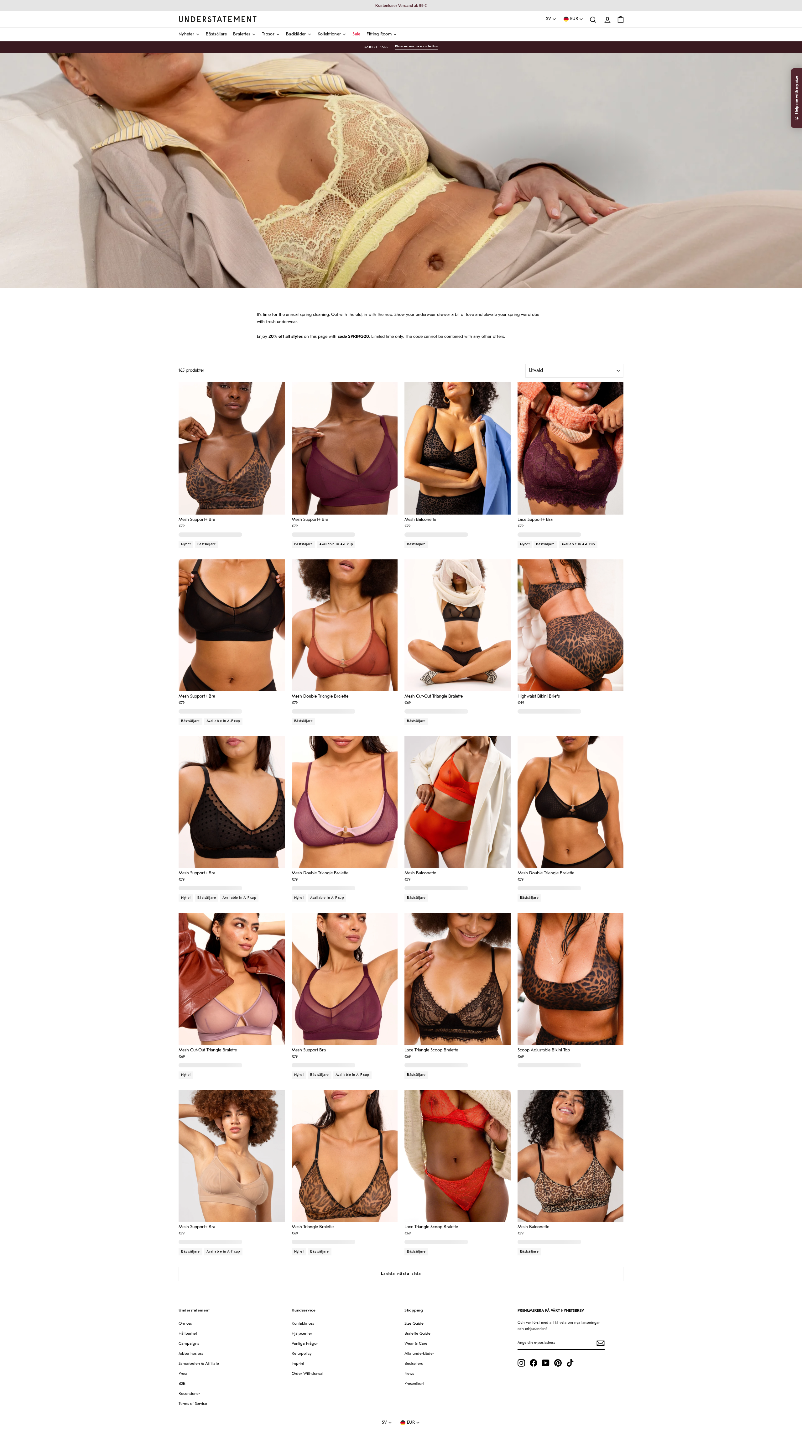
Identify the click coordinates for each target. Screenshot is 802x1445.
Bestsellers (413, 1364)
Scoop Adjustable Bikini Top (544, 1050)
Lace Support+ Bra (535, 520)
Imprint (298, 1364)
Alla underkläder (419, 1354)
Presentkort (414, 1384)
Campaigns (189, 1344)
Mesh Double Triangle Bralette (320, 696)
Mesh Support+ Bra (197, 520)
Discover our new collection (417, 46)
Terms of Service (193, 1404)
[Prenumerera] (600, 1343)
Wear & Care (415, 1344)
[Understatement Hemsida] (218, 19)
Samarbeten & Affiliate (199, 1364)
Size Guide (414, 1324)
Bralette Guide (417, 1334)
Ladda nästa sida (401, 1274)
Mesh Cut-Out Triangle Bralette (433, 696)
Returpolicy (301, 1354)
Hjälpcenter (302, 1334)
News (409, 1374)
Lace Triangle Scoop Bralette (431, 1050)
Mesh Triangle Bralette (313, 1227)
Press (183, 1374)
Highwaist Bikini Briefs (539, 696)
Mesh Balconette (420, 520)
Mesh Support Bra (309, 1050)
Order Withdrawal (307, 1374)
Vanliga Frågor (305, 1344)
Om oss (185, 1324)
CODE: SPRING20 (595, 195)
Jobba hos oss (191, 1354)
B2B (182, 1384)
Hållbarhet (188, 1334)
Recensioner (189, 1394)
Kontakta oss (303, 1324)
